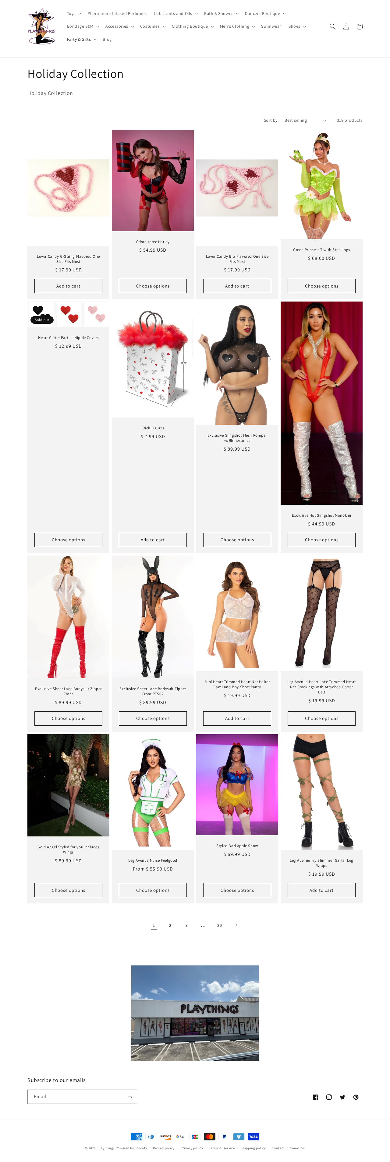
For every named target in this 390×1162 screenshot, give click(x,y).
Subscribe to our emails (56, 1080)
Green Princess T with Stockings (321, 249)
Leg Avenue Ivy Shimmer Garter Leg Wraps (321, 863)
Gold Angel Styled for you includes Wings (68, 850)
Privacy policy (192, 1148)
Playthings (106, 1148)
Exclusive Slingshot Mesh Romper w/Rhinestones (237, 438)
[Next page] (236, 925)
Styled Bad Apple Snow (237, 845)
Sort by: (271, 120)
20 (219, 925)
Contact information (288, 1148)
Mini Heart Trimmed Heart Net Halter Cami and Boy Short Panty (237, 684)
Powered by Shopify (131, 1148)
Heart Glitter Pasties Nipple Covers (68, 337)
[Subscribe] (130, 1097)
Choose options (153, 286)
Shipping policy (253, 1148)
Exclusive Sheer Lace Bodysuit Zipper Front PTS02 (152, 691)
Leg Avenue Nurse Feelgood (152, 860)
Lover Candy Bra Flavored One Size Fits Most (237, 259)
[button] (73, 13)
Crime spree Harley (153, 241)
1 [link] (154, 925)
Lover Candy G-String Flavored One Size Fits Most (68, 259)
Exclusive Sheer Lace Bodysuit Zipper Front (68, 691)
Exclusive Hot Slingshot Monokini (321, 515)
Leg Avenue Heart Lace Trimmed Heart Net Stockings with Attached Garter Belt (321, 687)
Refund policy (164, 1148)
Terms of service (222, 1148)
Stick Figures (152, 428)
